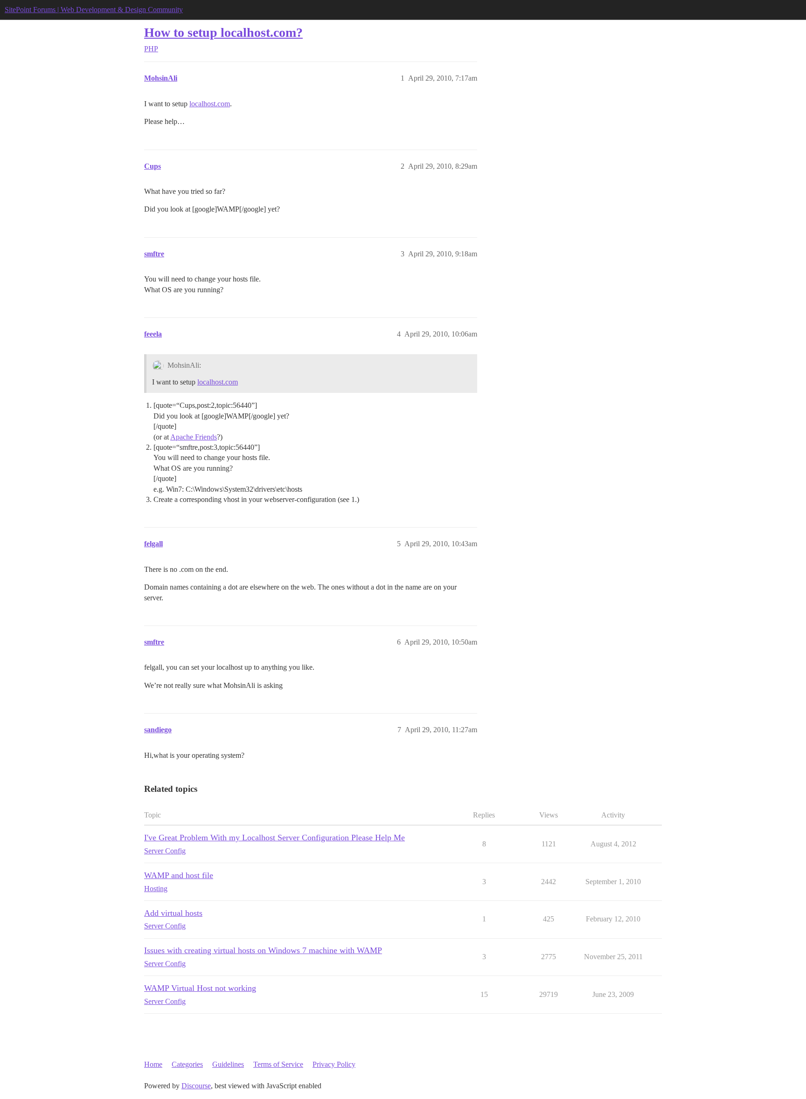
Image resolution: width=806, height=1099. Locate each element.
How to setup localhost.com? (223, 32)
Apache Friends (193, 437)
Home (153, 1064)
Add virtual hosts (173, 913)
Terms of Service (278, 1064)
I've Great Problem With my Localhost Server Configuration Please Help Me (274, 837)
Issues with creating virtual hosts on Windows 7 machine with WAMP (263, 950)
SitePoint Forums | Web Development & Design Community (94, 10)
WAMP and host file (178, 875)
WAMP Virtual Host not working (200, 988)
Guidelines (228, 1064)
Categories (187, 1064)
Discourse (196, 1086)
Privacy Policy (334, 1064)
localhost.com (209, 104)
